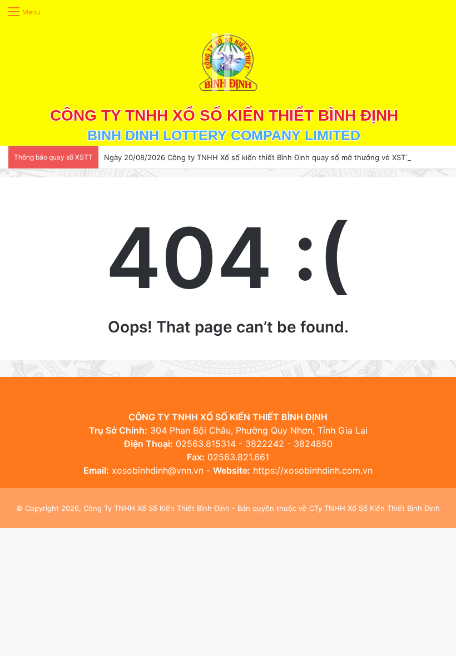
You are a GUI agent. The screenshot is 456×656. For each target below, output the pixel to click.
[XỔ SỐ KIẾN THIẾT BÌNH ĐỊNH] (228, 62)
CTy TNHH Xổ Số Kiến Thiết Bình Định (374, 508)
